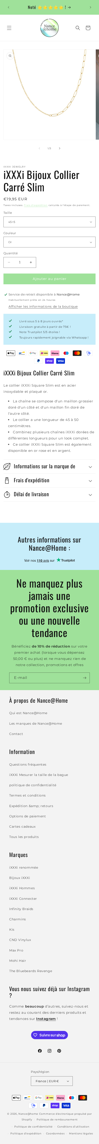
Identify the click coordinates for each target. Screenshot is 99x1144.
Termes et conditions (27, 795)
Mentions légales (81, 1133)
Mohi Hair (17, 961)
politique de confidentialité (32, 785)
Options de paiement (27, 816)
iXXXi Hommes (22, 888)
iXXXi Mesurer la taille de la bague (38, 775)
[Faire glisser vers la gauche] (39, 148)
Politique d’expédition (25, 1133)
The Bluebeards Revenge (30, 971)
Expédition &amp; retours (31, 806)
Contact (16, 734)
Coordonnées (55, 1133)
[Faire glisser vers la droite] (60, 148)
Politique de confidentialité (33, 1126)
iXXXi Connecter (23, 899)
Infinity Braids (21, 909)
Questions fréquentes (28, 764)
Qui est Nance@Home (28, 713)
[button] (9, 28)
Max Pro (16, 950)
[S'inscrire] (84, 677)
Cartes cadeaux (22, 826)
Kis (12, 929)
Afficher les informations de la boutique (43, 306)
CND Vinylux (20, 940)
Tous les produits (24, 837)
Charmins (17, 919)
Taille (7, 212)
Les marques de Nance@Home (35, 723)
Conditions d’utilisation (73, 1126)
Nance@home (28, 1113)
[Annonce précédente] (8, 7)
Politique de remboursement (57, 1119)
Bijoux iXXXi (19, 878)
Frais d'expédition (36, 205)
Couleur (9, 233)
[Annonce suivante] (90, 7)
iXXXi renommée (23, 867)
